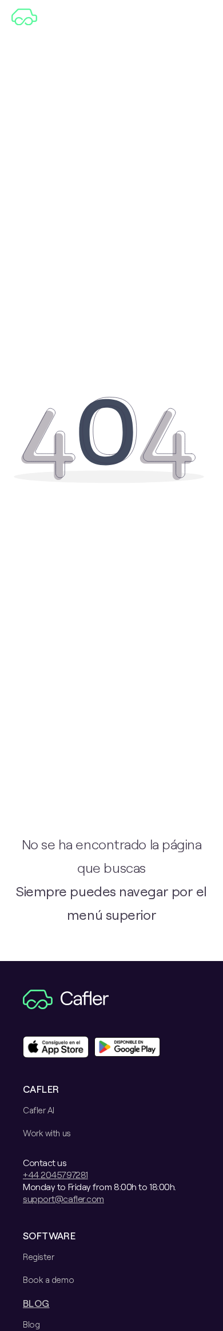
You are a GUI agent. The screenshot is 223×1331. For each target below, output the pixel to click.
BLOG (36, 1303)
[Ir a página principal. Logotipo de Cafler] (48, 17)
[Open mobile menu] (204, 17)
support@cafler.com (63, 1198)
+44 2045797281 (55, 1174)
